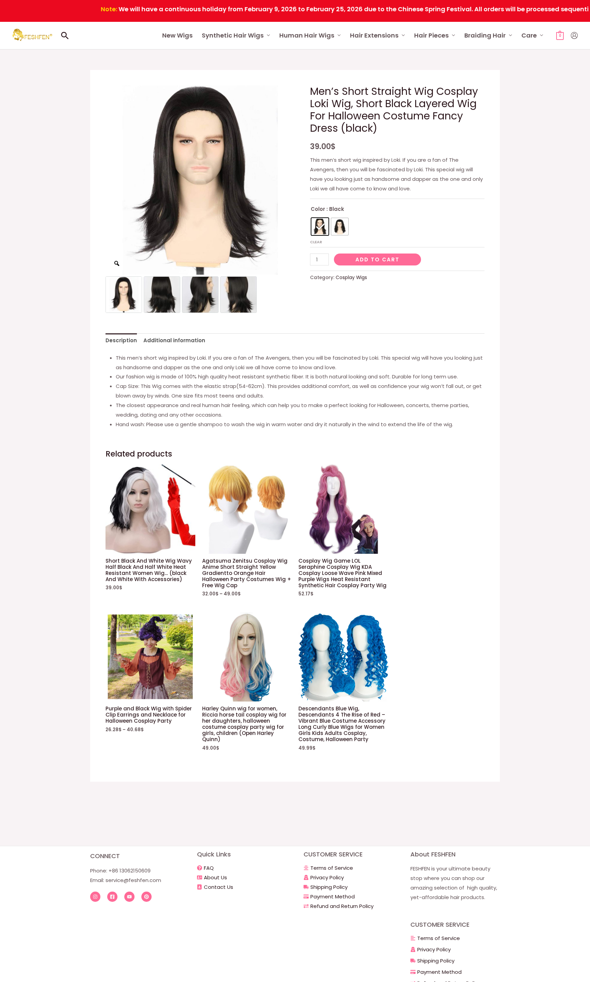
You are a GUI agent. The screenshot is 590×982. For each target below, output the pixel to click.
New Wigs (177, 35)
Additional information (174, 340)
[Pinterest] (146, 897)
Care (529, 35)
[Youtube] (129, 897)
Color (318, 209)
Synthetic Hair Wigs (233, 35)
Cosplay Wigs (351, 277)
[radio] (319, 226)
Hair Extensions (374, 35)
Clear (316, 242)
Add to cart (377, 259)
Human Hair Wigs (306, 35)
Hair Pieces (431, 35)
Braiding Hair (485, 35)
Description (121, 340)
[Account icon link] (574, 35)
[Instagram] (95, 897)
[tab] (121, 340)
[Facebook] (112, 897)
